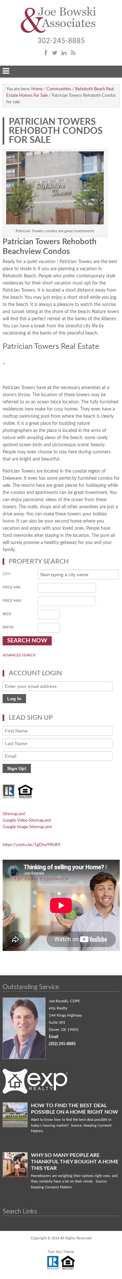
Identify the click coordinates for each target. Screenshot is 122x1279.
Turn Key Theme (61, 1252)
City (6, 574)
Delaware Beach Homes (61, 20)
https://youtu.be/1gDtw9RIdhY (32, 845)
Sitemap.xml (14, 814)
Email (53, 1037)
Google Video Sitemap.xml (27, 820)
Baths (8, 627)
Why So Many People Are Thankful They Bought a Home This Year (74, 1162)
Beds (7, 614)
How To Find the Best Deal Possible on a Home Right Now (74, 1109)
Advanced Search (19, 655)
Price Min (11, 587)
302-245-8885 (61, 40)
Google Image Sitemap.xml (27, 827)
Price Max (12, 600)
